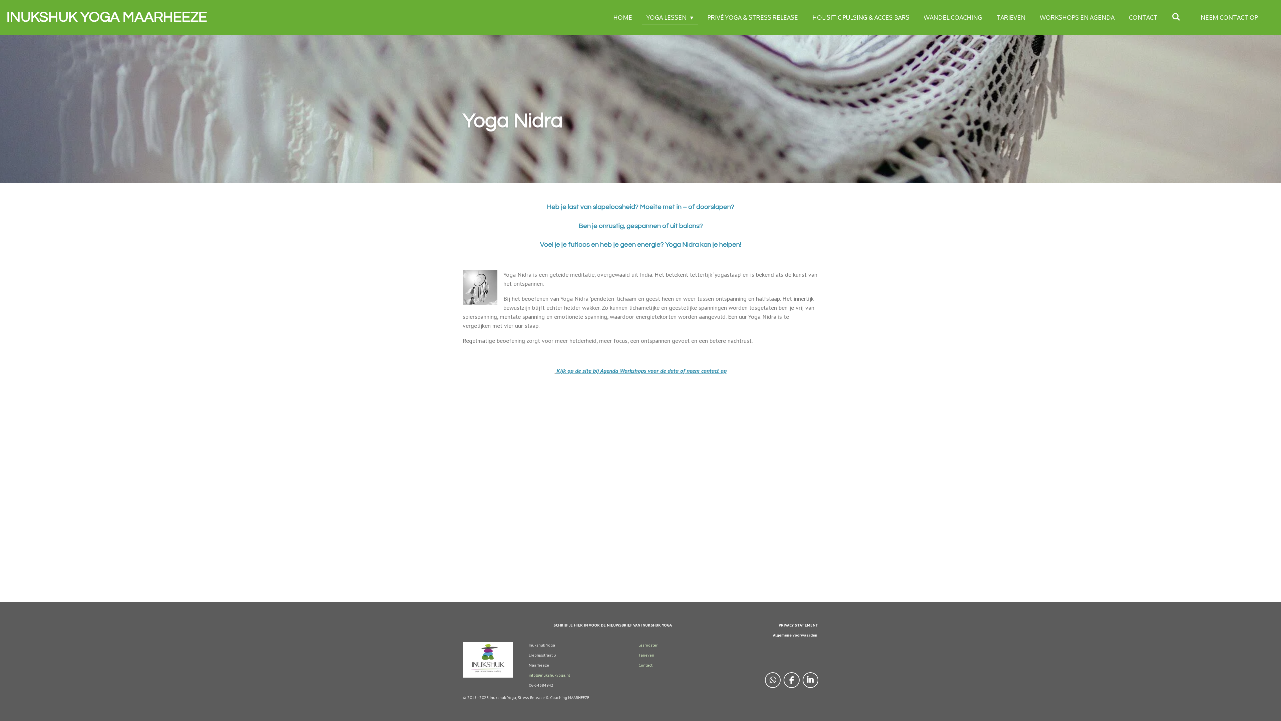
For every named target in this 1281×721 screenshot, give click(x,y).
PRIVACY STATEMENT (798, 625)
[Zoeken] (1176, 16)
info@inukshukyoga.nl (549, 675)
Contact (645, 665)
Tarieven (646, 655)
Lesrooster (648, 645)
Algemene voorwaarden (794, 635)
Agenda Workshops (623, 371)
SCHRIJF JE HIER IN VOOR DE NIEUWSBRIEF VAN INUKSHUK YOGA (613, 625)
